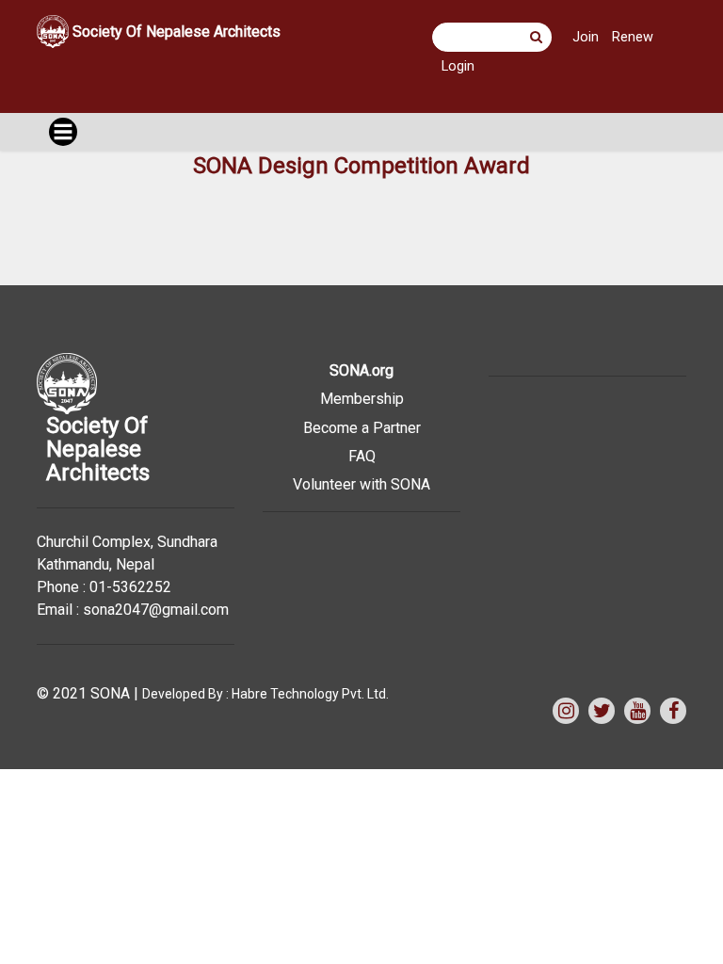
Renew (632, 37)
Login (458, 66)
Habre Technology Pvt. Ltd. (310, 693)
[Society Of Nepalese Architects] (175, 58)
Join (585, 37)
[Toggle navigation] (63, 132)
